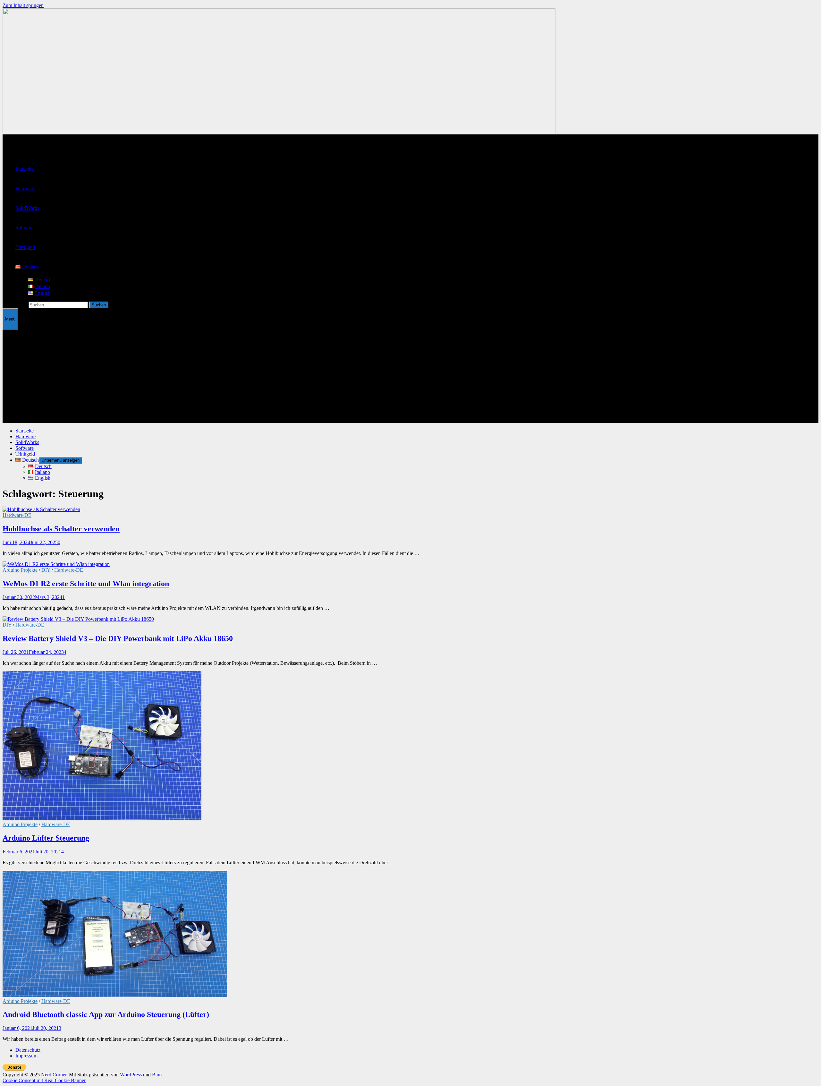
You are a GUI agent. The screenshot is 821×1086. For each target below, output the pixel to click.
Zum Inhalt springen (23, 5)
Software (24, 227)
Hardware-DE (17, 515)
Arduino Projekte (20, 570)
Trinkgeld (25, 247)
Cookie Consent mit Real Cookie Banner (44, 1080)
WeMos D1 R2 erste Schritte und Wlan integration (86, 583)
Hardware (25, 188)
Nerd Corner (53, 1074)
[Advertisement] (410, 378)
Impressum (26, 1055)
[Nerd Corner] (279, 131)
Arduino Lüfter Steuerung (46, 838)
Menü (10, 319)
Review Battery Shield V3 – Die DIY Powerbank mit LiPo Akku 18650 (118, 638)
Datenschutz (27, 1050)
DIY (45, 570)
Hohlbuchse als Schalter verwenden (61, 529)
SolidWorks (27, 208)
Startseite (24, 169)
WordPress (131, 1074)
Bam (157, 1074)
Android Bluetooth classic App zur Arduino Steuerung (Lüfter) (106, 1014)
